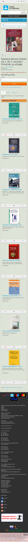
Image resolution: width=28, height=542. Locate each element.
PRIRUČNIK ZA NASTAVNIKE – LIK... (12, 295)
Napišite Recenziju (17, 87)
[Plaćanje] (25, 1)
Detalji (8, 92)
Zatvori (25, 534)
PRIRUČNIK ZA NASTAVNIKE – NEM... (12, 225)
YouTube (5, 507)
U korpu (14, 83)
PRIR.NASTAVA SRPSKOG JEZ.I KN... (12, 119)
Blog (4, 510)
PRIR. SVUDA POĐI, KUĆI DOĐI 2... (11, 260)
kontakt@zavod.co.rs (7, 425)
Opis (3, 92)
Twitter (4, 501)
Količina (2, 77)
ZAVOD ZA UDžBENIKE (8, 67)
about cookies (24, 540)
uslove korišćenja (11, 537)
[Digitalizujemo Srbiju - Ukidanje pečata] (12, 517)
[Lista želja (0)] (21, 1)
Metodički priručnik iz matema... (10, 154)
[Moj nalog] (19, 1)
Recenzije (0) (14, 92)
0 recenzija (10, 87)
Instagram (5, 504)
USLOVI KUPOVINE (5, 430)
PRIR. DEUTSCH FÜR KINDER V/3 (11, 331)
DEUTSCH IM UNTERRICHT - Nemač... (12, 366)
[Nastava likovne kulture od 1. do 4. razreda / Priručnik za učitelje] (14, 40)
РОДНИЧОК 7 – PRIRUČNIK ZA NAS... (12, 189)
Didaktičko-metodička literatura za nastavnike (13, 387)
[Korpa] (23, 1)
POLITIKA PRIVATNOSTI (6, 428)
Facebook (5, 498)
